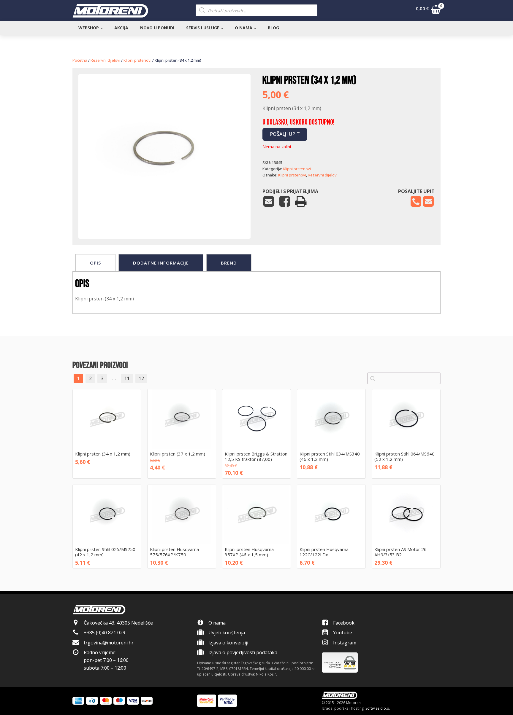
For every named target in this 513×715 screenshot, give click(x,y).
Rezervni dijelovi (105, 60)
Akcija (121, 28)
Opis (95, 263)
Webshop (88, 28)
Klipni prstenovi (137, 60)
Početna (79, 60)
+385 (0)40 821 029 (104, 632)
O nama (243, 28)
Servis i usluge (202, 28)
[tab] (95, 262)
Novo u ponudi (157, 28)
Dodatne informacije (161, 263)
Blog (273, 28)
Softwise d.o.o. (377, 708)
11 (127, 378)
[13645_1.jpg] (164, 220)
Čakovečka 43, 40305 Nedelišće (118, 623)
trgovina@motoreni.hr (109, 642)
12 (141, 378)
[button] (428, 11)
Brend (229, 263)
